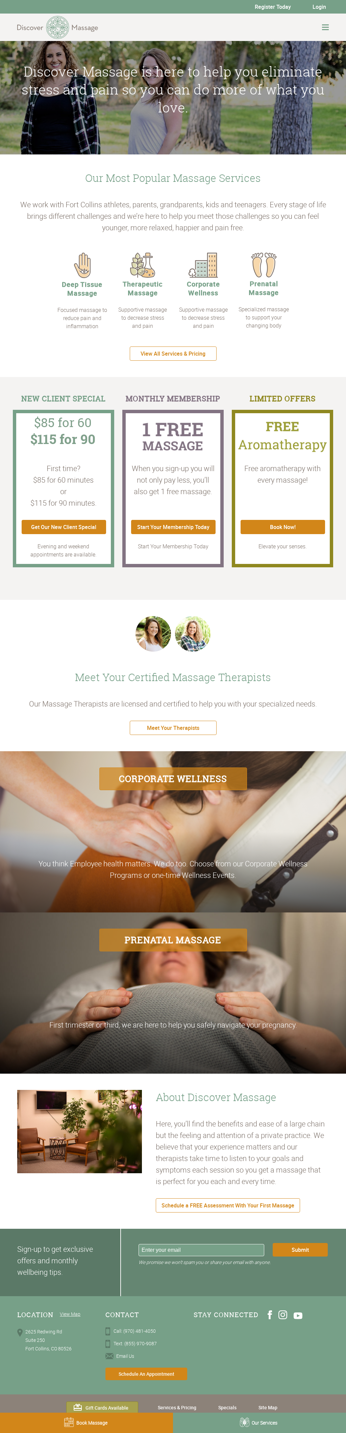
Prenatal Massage (264, 288)
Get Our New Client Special (63, 527)
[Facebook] (270, 1317)
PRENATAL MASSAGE (173, 940)
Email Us (125, 1356)
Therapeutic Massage (143, 288)
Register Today (273, 6)
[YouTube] (298, 1317)
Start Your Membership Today (173, 527)
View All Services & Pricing (173, 353)
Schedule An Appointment (146, 1374)
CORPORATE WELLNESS (173, 779)
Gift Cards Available (106, 1408)
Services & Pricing (177, 1407)
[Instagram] (282, 1317)
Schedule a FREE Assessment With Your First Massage (228, 1205)
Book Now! (283, 527)
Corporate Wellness (203, 288)
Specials (227, 1407)
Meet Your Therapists (173, 728)
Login (319, 6)
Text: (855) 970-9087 (135, 1343)
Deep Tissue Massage (82, 289)
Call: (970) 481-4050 (135, 1331)
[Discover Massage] (57, 27)
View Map (70, 1314)
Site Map (267, 1407)
